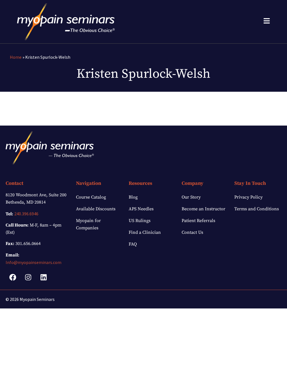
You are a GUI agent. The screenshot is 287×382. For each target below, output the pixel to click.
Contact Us (192, 232)
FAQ (133, 244)
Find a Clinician (145, 232)
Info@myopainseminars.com (33, 262)
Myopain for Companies (88, 224)
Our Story (191, 197)
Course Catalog (91, 197)
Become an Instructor (203, 209)
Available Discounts (95, 209)
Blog (133, 197)
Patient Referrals (198, 220)
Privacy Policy (248, 197)
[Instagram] (28, 277)
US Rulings (140, 220)
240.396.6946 (26, 213)
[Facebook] (13, 277)
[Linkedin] (43, 277)
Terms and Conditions (256, 209)
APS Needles (141, 209)
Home (16, 57)
